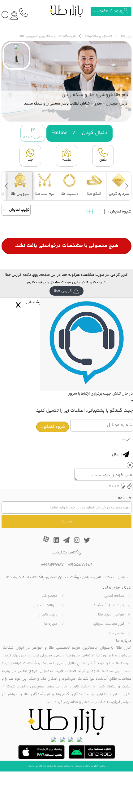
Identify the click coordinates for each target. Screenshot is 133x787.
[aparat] (46, 538)
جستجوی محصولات (98, 36)
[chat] (14, 15)
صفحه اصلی (114, 596)
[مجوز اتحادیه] (53, 739)
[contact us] (23, 12)
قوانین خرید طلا (111, 614)
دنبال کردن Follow (79, 133)
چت (30, 160)
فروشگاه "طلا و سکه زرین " (56, 36)
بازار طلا (126, 36)
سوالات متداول (45, 605)
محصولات (50, 596)
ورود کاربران (47, 614)
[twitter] (87, 538)
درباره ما (51, 624)
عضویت (66, 521)
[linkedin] (56, 538)
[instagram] (76, 538)
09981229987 (52, 565)
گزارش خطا (63, 291)
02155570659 (80, 565)
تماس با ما (116, 633)
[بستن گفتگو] (18, 304)
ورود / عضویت (108, 11)
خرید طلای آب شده (108, 605)
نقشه (66, 160)
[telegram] (66, 538)
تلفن (103, 160)
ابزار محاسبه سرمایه (108, 624)
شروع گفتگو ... (52, 427)
